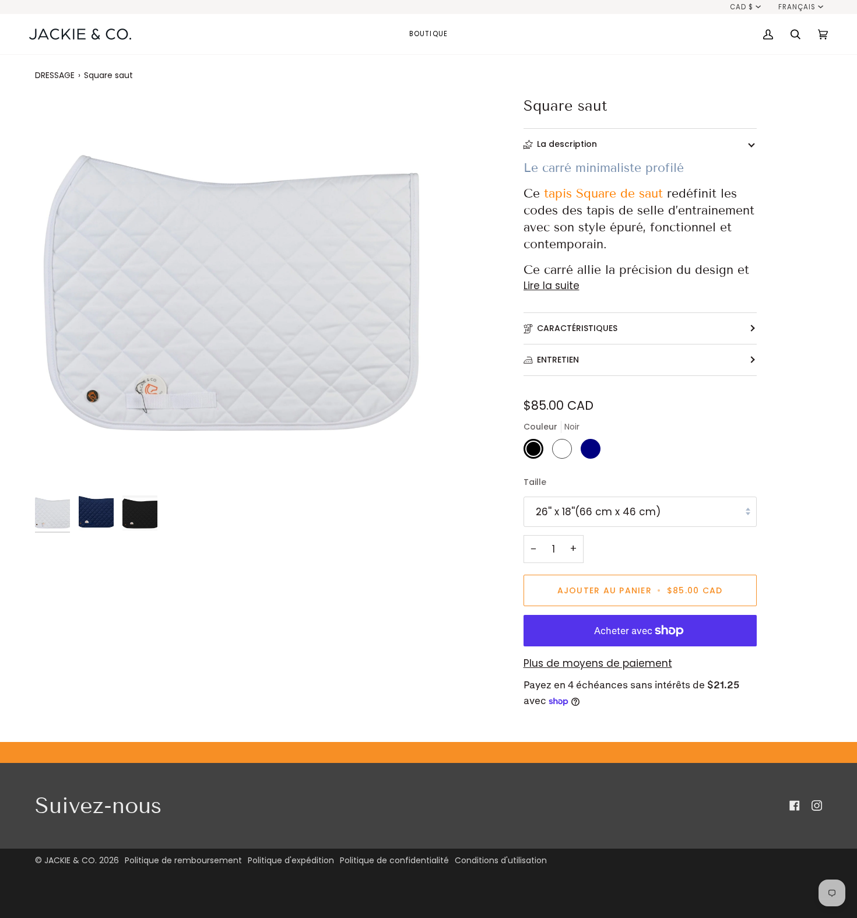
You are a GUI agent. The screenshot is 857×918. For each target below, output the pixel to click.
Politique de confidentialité (394, 860)
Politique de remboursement (183, 860)
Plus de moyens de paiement (598, 663)
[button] (428, 34)
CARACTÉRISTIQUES (577, 328)
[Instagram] (817, 805)
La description (567, 144)
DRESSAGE (55, 75)
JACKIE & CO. (70, 860)
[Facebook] (794, 805)
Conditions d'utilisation (501, 860)
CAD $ (741, 7)
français (797, 7)
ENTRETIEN (558, 359)
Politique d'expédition (291, 860)
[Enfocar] (57, 468)
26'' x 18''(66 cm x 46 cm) (598, 512)
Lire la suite (551, 286)
